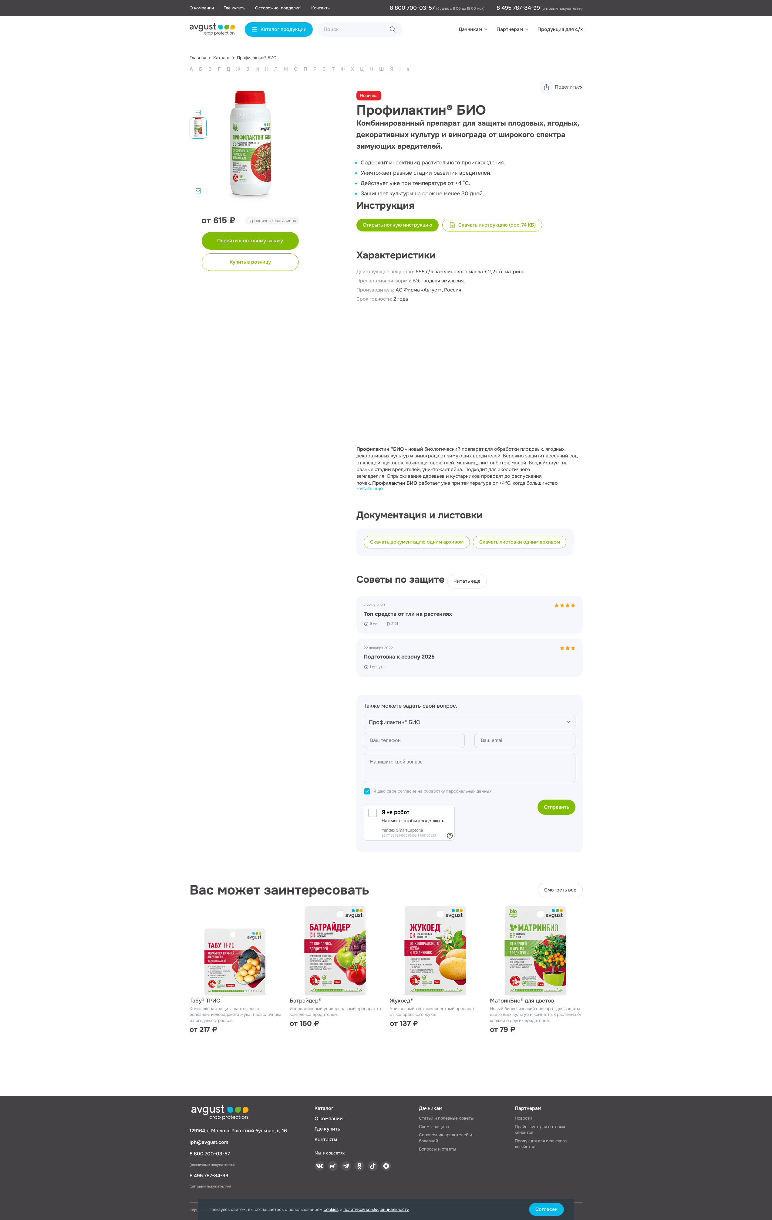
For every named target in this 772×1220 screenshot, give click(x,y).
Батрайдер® (305, 1000)
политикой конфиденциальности (376, 1209)
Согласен (546, 1209)
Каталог (324, 1108)
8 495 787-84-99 (519, 8)
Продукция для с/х (560, 29)
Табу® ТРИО (205, 1000)
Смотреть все (560, 890)
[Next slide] (198, 190)
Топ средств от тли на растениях (408, 614)
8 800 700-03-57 (413, 8)
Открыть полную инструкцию (397, 225)
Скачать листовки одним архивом (519, 542)
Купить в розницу (250, 262)
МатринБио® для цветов (522, 1000)
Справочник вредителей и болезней (445, 1138)
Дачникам (470, 29)
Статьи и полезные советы (446, 1118)
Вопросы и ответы (437, 1149)
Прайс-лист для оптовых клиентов (540, 1129)
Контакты (321, 8)
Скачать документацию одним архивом (417, 542)
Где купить (234, 8)
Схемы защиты (434, 1126)
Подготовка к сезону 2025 (399, 656)
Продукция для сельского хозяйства (541, 1144)
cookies (331, 1209)
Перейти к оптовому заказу (250, 241)
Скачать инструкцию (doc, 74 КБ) (497, 225)
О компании (202, 8)
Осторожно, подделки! (278, 8)
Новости (523, 1118)
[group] (250, 150)
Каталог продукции (284, 29)
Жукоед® (401, 1000)
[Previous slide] (198, 112)
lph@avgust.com (209, 1142)
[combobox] (469, 722)
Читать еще (369, 488)
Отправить (556, 807)
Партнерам (510, 29)
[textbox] (469, 722)
